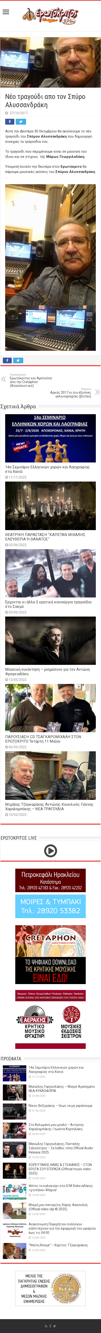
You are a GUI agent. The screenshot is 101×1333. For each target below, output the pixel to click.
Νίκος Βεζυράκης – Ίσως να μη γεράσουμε (60, 1106)
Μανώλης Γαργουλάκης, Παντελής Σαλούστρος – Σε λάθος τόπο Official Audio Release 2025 (61, 1148)
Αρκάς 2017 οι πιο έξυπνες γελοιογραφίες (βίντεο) (70, 393)
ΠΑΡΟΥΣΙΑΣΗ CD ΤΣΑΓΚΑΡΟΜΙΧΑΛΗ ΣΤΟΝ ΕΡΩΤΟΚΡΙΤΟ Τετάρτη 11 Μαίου (43, 739)
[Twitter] (55, 1326)
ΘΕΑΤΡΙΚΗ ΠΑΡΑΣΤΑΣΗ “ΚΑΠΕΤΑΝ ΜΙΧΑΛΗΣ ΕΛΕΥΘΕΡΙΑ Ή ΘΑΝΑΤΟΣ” (45, 536)
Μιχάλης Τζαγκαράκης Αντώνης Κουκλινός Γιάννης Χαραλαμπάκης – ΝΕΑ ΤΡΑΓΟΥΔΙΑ (49, 806)
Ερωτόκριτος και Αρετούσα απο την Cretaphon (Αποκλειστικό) (31, 380)
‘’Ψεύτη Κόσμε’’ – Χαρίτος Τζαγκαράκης (58, 1245)
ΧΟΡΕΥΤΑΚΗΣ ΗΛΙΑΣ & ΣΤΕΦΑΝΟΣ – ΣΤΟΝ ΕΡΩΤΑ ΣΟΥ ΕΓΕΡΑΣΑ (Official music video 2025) (60, 1169)
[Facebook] (50, 1326)
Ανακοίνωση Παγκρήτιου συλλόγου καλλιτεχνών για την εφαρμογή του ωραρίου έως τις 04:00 (62, 1228)
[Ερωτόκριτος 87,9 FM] (50, 15)
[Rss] (46, 1326)
